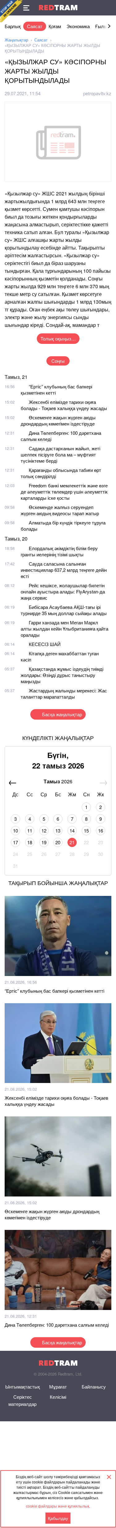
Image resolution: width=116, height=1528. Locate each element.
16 (100, 830)
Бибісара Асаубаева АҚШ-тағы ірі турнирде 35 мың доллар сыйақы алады (64, 610)
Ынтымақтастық (22, 1386)
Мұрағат (58, 1386)
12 (43, 830)
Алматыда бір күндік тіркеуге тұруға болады (63, 525)
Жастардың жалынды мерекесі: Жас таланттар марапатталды (64, 693)
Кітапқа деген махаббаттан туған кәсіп (60, 656)
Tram (58, 7)
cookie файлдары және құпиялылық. (58, 1506)
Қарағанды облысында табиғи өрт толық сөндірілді (61, 473)
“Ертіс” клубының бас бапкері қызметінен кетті (56, 389)
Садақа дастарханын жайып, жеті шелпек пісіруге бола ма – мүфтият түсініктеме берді (60, 454)
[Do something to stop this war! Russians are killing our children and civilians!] (11, 11)
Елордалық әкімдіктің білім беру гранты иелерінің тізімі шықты (59, 551)
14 (72, 830)
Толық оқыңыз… (58, 338)
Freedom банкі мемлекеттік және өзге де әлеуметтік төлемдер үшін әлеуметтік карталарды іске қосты (64, 491)
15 (86, 830)
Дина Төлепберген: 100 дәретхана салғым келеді (61, 436)
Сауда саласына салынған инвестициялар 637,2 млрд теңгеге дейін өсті (64, 569)
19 (43, 842)
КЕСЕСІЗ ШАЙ (45, 644)
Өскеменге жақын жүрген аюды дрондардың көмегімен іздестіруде (58, 420)
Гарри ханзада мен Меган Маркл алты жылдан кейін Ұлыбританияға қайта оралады (64, 628)
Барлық (13, 26)
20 (57, 842)
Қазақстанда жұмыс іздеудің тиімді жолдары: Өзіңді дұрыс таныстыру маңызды (62, 675)
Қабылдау (58, 1518)
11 (29, 830)
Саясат (34, 26)
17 (15, 842)
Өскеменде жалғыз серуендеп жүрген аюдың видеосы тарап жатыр (60, 510)
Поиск (108, 7)
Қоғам (55, 26)
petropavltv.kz (97, 93)
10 (15, 830)
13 (57, 830)
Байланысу (94, 1386)
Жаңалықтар (16, 40)
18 (29, 842)
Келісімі (58, 1396)
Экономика (78, 26)
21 (72, 842)
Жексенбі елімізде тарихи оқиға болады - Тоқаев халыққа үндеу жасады (64, 405)
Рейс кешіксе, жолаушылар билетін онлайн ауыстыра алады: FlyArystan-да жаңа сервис (63, 591)
